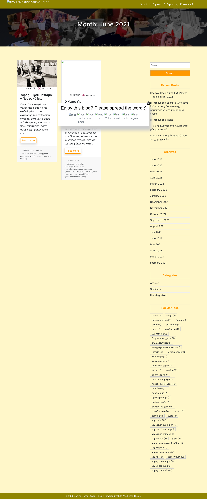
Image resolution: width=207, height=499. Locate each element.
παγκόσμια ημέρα (162, 379)
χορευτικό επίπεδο (72, 177)
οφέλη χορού (160, 374)
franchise (70, 164)
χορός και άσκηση (163, 461)
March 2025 (157, 183)
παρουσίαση (159, 393)
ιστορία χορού (177, 352)
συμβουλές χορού (27, 156)
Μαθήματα (155, 4)
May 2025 (156, 171)
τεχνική (157, 415)
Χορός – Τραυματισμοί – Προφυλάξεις (36, 96)
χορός (38, 156)
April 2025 (156, 177)
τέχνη (179, 411)
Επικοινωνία (187, 4)
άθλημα (25, 154)
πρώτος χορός (161, 402)
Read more (28, 140)
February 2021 (158, 262)
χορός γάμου (176, 456)
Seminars (155, 289)
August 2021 (157, 226)
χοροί (176, 438)
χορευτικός (159, 438)
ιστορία (157, 352)
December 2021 (159, 201)
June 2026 (156, 159)
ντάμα (157, 370)
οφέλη (171, 370)
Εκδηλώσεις (171, 4)
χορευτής (68, 174)
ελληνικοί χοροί (161, 342)
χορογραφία (159, 447)
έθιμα (156, 324)
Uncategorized (36, 150)
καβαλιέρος (159, 356)
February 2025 (158, 189)
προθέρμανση (42, 154)
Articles (25, 150)
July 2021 (155, 232)
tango (171, 315)
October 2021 (158, 214)
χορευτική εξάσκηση (164, 425)
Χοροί (143, 4)
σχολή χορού (160, 411)
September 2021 (159, 220)
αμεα (156, 329)
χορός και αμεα (161, 466)
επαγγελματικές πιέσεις (166, 347)
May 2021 (155, 244)
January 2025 (158, 195)
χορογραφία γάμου (163, 452)
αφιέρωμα (172, 329)
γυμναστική (159, 333)
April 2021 (156, 250)
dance (157, 315)
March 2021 (157, 256)
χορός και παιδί (162, 470)
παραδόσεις (159, 388)
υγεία (172, 415)
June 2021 (156, 238)
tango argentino (161, 320)
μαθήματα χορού (162, 365)
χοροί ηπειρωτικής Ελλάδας (168, 443)
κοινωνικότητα (161, 361)
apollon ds (46, 88)
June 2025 (156, 165)
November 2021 (159, 207)
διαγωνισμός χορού (163, 338)
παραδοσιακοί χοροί (164, 383)
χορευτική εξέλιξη (163, 429)
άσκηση (33, 154)
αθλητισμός (173, 324)
